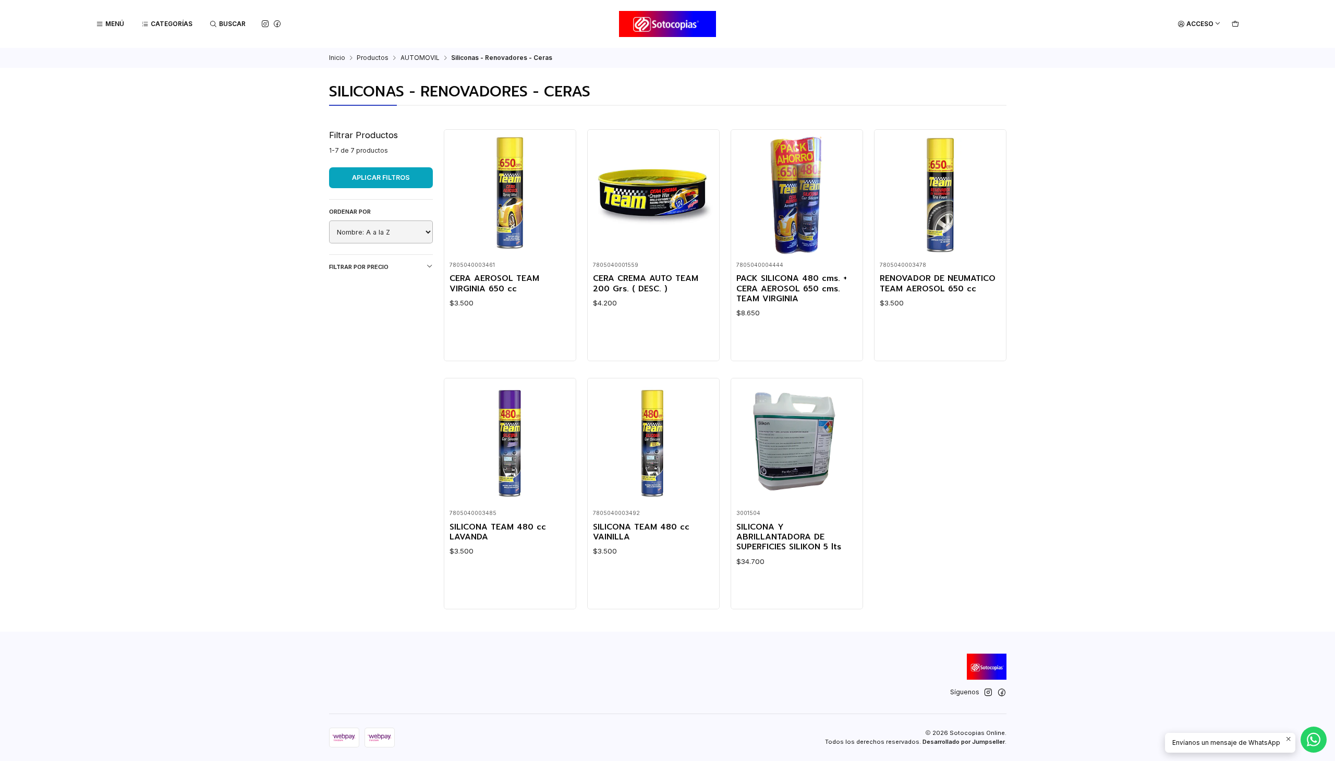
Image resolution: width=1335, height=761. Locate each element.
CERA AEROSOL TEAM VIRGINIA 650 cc (494, 283)
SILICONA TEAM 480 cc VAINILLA (641, 532)
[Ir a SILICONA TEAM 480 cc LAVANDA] (510, 444)
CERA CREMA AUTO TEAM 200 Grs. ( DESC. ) (645, 283)
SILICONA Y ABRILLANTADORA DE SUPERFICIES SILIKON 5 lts (788, 537)
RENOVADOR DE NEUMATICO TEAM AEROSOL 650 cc (938, 283)
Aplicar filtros (381, 177)
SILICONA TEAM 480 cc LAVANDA (498, 532)
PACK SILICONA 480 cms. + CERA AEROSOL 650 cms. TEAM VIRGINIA (791, 288)
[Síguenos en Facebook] (277, 24)
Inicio (337, 58)
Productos (373, 58)
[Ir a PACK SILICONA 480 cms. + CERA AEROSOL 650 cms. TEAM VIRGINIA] (796, 196)
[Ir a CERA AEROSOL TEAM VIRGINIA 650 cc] (510, 196)
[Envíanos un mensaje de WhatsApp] (1314, 740)
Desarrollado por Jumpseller (964, 741)
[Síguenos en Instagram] (265, 24)
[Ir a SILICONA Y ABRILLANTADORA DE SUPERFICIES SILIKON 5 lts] (796, 444)
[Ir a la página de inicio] (668, 24)
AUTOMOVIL (420, 58)
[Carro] (1235, 24)
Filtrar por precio (359, 267)
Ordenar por (350, 211)
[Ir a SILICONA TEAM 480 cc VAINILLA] (653, 444)
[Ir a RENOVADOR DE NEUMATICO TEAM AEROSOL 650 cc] (940, 196)
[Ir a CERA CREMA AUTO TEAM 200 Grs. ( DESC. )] (653, 196)
